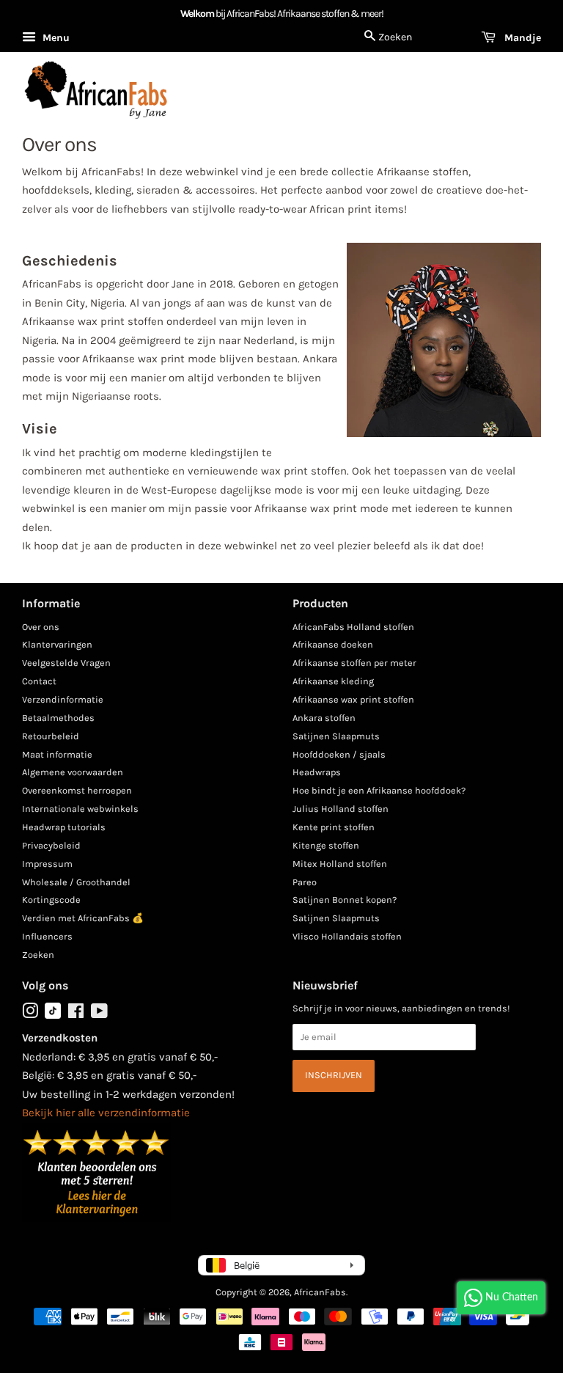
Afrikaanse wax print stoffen (353, 699)
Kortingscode (51, 899)
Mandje (521, 38)
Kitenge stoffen (325, 845)
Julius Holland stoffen (340, 808)
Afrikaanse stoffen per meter (354, 662)
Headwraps (316, 771)
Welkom (197, 13)
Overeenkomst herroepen (77, 790)
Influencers (47, 936)
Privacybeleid (51, 845)
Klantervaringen (57, 644)
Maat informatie (57, 754)
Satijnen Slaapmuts (336, 736)
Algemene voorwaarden (72, 771)
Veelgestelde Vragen (66, 662)
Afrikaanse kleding (333, 680)
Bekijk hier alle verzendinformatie (106, 1112)
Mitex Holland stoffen (339, 863)
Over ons (40, 626)
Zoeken (38, 954)
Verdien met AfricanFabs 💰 (83, 917)
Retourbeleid (50, 736)
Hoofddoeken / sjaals (339, 754)
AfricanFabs (320, 1291)
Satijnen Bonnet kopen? (344, 899)
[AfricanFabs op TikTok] (53, 1015)
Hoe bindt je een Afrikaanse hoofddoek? (379, 790)
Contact (39, 680)
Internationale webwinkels (80, 808)
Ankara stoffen (324, 717)
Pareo (304, 881)
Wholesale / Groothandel (76, 881)
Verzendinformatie (62, 699)
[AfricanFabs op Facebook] (75, 1013)
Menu (55, 38)
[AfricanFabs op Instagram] (30, 1013)
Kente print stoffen (333, 826)
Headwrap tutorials (64, 826)
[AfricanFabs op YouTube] (99, 1013)
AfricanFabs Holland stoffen (353, 626)
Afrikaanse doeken (332, 644)
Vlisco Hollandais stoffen (347, 936)
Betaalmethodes (58, 717)
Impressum (47, 863)
